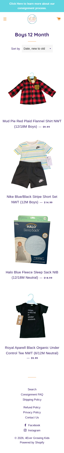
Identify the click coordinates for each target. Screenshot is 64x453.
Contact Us (32, 417)
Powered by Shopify (32, 442)
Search (32, 389)
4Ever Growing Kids (37, 438)
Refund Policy (32, 407)
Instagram (33, 430)
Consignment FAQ (32, 394)
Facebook (33, 425)
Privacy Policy (32, 412)
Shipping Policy (32, 399)
